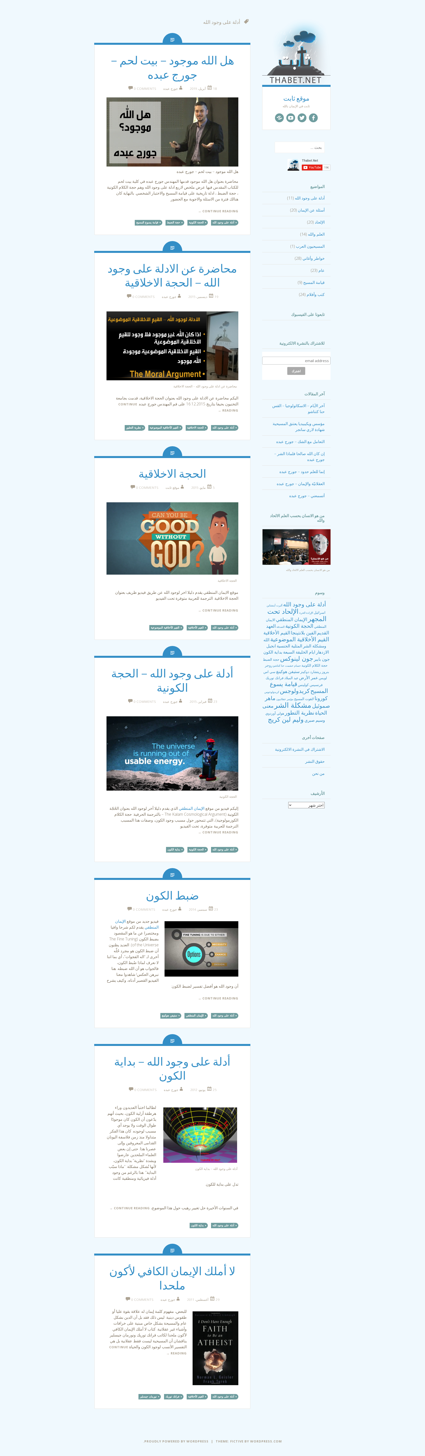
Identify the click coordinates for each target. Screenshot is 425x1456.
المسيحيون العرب (310, 246)
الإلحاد (320, 222)
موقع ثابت (296, 98)
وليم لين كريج (286, 719)
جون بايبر (322, 659)
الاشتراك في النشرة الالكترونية (300, 749)
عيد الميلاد (291, 677)
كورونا (321, 698)
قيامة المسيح (314, 282)
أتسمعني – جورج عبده (307, 495)
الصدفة (280, 626)
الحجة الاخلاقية (195, 427)
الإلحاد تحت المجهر (297, 615)
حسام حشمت (293, 665)
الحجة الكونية (299, 625)
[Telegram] (279, 118)
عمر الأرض (308, 677)
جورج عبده (170, 88)
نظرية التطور (299, 712)
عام (322, 270)
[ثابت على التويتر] (302, 118)
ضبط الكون (172, 896)
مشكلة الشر (292, 705)
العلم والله (316, 234)
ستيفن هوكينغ (288, 671)
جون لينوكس (296, 658)
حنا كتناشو (278, 665)
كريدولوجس (295, 691)
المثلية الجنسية (289, 646)
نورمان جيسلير (148, 1396)
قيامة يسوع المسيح (147, 222)
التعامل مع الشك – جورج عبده (300, 441)
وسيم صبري (314, 720)
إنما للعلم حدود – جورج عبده (302, 471)
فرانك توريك (275, 677)
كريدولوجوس (271, 692)
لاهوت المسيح (304, 698)
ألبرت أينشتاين (274, 605)
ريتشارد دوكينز (310, 671)
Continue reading (218, 211)
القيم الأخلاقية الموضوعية (299, 639)
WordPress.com (266, 1441)
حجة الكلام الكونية (315, 665)
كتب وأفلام (316, 294)
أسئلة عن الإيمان (311, 210)
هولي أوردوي (274, 713)
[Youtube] (290, 118)
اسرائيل (319, 612)
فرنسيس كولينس (310, 684)
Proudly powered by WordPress (176, 1441)
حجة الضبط (271, 659)
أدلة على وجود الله (310, 198)
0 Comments (145, 88)
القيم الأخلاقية (276, 632)
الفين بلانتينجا (303, 632)
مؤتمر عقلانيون (284, 699)
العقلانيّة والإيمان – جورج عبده (301, 483)
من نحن (318, 773)
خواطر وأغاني (314, 258)
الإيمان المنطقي (291, 619)
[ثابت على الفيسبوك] (313, 118)
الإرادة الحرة (306, 612)
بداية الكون (272, 652)
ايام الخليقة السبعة (299, 652)
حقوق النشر (315, 761)
